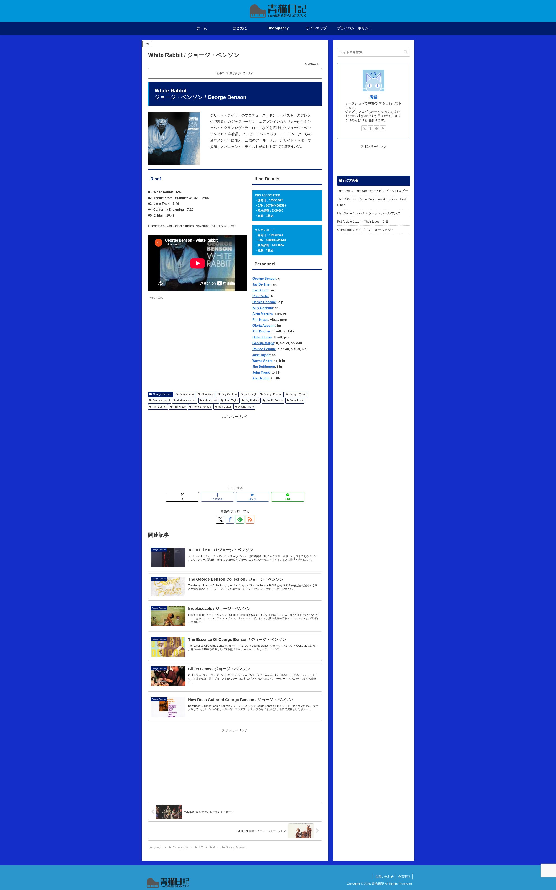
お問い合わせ (384, 876)
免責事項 (404, 876)
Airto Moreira (262, 314)
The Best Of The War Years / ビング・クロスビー (372, 191)
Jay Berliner (261, 284)
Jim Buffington (263, 366)
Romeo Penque (264, 349)
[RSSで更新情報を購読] (250, 519)
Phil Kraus (260, 319)
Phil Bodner (261, 331)
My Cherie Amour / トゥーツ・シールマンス (368, 213)
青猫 (373, 97)
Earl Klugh (260, 290)
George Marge (263, 343)
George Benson (264, 278)
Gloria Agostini (263, 325)
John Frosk (261, 372)
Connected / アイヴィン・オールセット (365, 230)
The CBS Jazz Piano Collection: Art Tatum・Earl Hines (371, 202)
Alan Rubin (260, 378)
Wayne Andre (262, 360)
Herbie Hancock (264, 302)
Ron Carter (260, 296)
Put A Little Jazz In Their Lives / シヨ (363, 221)
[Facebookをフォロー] (230, 519)
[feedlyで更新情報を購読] (240, 519)
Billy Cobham (262, 308)
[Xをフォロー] (220, 519)
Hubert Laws (262, 337)
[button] (405, 52)
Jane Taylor (261, 355)
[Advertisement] (235, 449)
